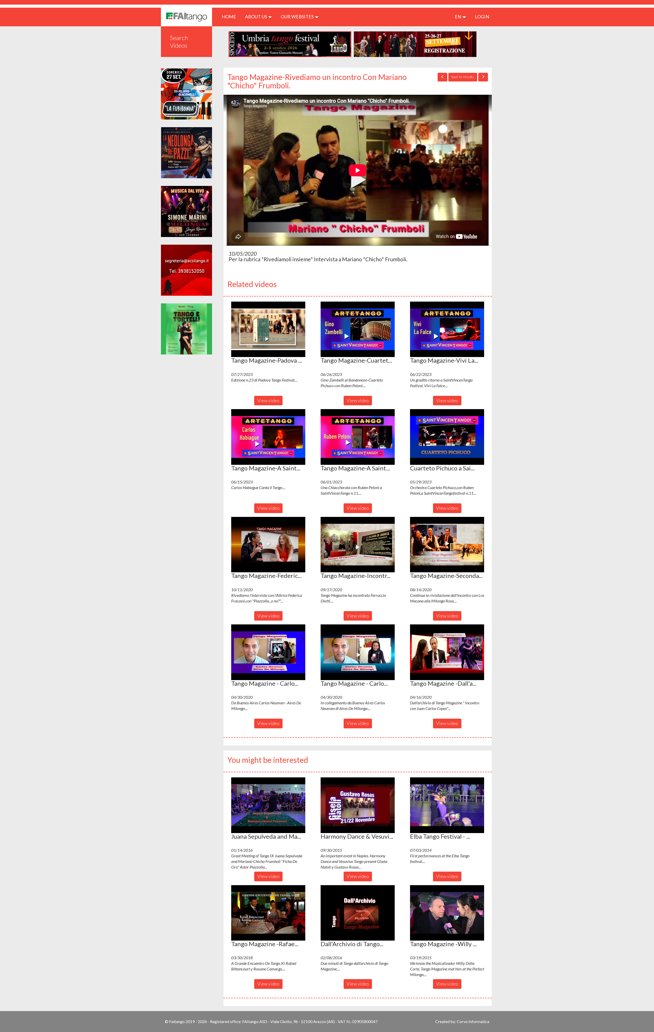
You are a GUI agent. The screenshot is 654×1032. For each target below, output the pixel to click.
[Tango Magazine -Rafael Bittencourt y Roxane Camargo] (268, 913)
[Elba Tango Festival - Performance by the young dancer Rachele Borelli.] (447, 805)
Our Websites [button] (297, 16)
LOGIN (482, 16)
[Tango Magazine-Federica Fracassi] (268, 545)
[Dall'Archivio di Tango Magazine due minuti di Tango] (358, 913)
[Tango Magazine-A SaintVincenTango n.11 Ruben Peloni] (358, 437)
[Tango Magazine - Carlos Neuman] (268, 652)
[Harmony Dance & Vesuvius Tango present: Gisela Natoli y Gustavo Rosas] (358, 805)
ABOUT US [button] (256, 16)
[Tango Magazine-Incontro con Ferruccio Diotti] (358, 545)
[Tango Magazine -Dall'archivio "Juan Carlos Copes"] (447, 652)
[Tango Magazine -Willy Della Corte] (447, 913)
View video (268, 400)
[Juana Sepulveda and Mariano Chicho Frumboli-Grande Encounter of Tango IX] (268, 805)
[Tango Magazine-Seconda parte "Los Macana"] (447, 545)
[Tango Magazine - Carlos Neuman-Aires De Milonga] (358, 652)
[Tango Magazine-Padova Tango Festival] (268, 329)
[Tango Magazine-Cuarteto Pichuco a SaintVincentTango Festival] (358, 329)
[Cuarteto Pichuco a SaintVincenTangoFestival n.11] (447, 437)
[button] (268, 329)
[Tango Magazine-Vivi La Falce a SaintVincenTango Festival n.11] (447, 329)
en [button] (458, 16)
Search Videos (179, 41)
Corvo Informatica (473, 1021)
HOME (231, 16)
